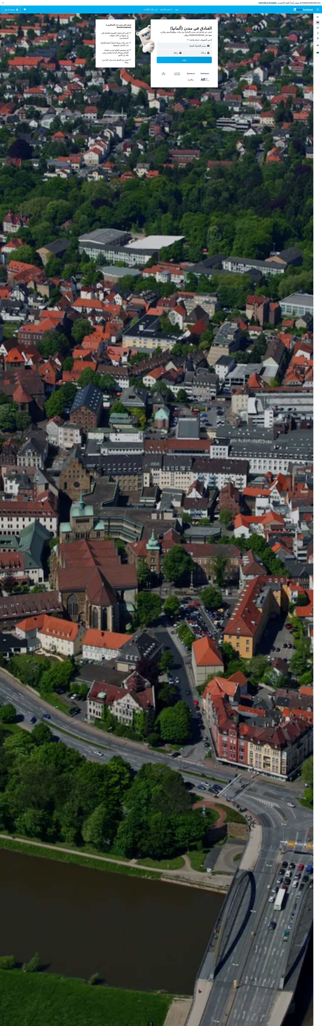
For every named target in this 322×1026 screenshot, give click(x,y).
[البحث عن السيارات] (317, 27)
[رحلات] (317, 45)
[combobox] (199, 40)
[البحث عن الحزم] (317, 33)
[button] (3, 3)
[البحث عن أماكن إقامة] (317, 22)
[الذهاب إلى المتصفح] (317, 38)
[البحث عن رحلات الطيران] (317, 17)
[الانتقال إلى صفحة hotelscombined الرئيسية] (303, 9)
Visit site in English (267, 2)
